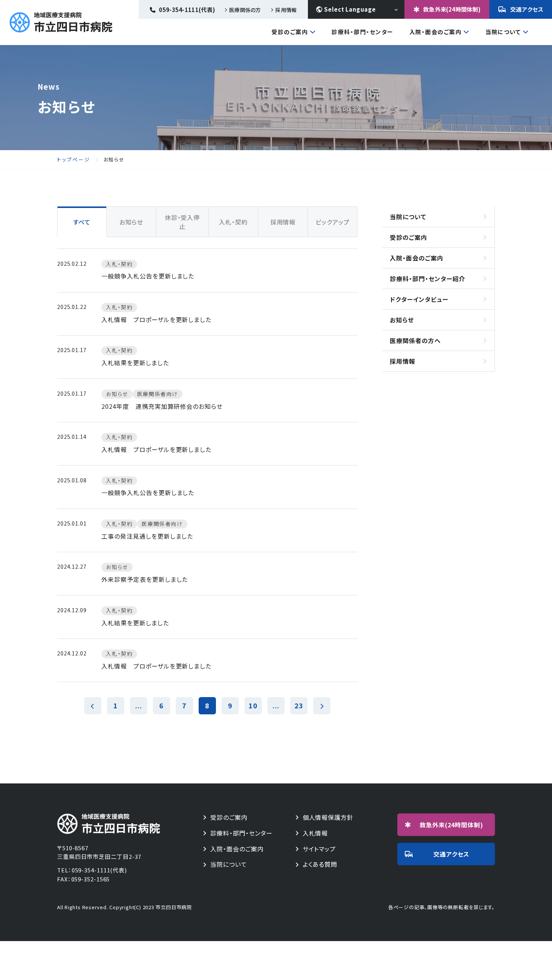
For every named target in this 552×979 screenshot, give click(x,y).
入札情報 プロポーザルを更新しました (156, 319)
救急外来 (451, 824)
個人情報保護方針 (328, 817)
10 (253, 705)
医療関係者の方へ (415, 340)
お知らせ (402, 319)
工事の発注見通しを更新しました (147, 536)
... (138, 705)
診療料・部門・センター (241, 833)
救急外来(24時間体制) (452, 9)
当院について (503, 32)
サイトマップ (319, 849)
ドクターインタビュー (419, 299)
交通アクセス (527, 9)
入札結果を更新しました (135, 362)
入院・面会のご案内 (435, 32)
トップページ (73, 159)
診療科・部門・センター (363, 32)
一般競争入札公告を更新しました (147, 275)
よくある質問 (320, 864)
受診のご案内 (289, 32)
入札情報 (315, 833)
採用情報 (286, 9)
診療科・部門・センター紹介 (427, 278)
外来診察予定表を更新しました (144, 579)
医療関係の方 (245, 9)
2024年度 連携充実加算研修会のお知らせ (162, 406)
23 (298, 705)
